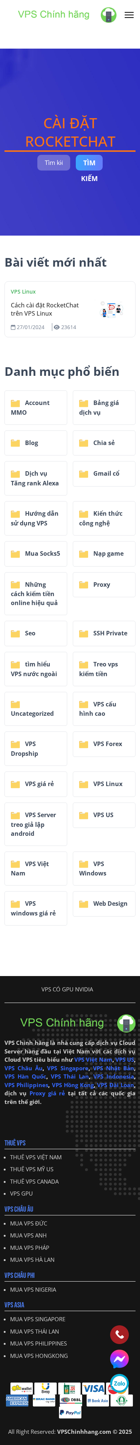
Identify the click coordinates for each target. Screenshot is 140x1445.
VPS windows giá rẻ (33, 908)
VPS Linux (23, 291)
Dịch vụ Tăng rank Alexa (35, 478)
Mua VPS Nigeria (33, 1289)
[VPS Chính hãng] (60, 14)
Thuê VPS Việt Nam (36, 1157)
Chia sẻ (103, 443)
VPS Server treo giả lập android (33, 824)
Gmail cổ (105, 473)
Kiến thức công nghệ (100, 518)
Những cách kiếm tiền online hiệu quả (34, 593)
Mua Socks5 (42, 553)
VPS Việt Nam (30, 869)
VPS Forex (107, 744)
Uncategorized (32, 713)
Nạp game (108, 553)
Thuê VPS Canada (34, 1181)
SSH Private (109, 633)
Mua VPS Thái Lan (34, 1331)
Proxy (101, 584)
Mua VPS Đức (28, 1223)
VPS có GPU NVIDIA (67, 989)
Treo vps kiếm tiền (98, 669)
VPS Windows (92, 869)
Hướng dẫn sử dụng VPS (35, 518)
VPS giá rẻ (39, 784)
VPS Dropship (24, 749)
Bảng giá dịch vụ (99, 408)
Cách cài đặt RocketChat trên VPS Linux (45, 309)
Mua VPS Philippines (38, 1343)
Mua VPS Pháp (29, 1247)
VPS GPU (21, 1193)
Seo (29, 633)
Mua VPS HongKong (39, 1355)
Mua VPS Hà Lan (32, 1259)
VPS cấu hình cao (97, 709)
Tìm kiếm (89, 164)
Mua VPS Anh (28, 1235)
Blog (31, 443)
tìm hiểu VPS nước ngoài (34, 669)
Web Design (110, 903)
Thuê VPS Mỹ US (31, 1169)
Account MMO (30, 408)
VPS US (102, 815)
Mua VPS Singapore (37, 1319)
